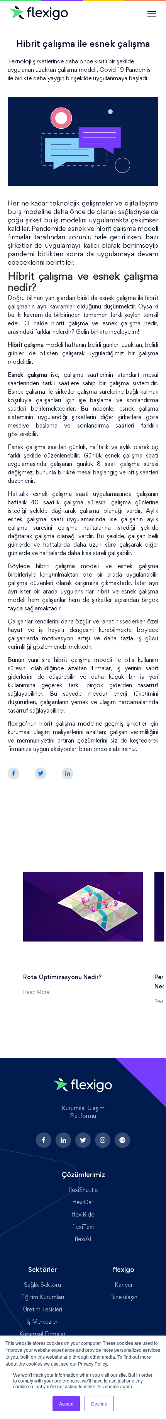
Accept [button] (66, 1403)
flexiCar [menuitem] (83, 1202)
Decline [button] (99, 1403)
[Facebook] (13, 774)
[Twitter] (40, 774)
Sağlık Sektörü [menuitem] (42, 1285)
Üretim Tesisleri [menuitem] (42, 1310)
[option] (83, 916)
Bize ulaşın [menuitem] (123, 1297)
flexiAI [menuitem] (83, 1239)
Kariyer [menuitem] (124, 1285)
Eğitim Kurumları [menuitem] (42, 1297)
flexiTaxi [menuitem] (83, 1227)
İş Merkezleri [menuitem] (43, 1322)
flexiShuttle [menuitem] (83, 1190)
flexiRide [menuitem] (83, 1215)
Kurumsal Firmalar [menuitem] (42, 1334)
